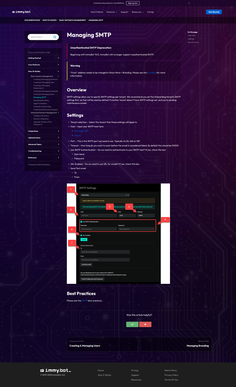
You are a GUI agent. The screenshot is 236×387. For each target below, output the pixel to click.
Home (101, 370)
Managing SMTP (96, 20)
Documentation (32, 20)
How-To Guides (50, 20)
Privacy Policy (171, 375)
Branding (151, 72)
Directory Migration (41, 119)
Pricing (134, 370)
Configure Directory (41, 116)
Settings (191, 39)
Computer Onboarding (42, 106)
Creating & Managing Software (45, 79)
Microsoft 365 (81, 130)
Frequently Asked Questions (39, 164)
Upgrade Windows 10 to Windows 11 (42, 123)
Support (135, 375)
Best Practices (193, 42)
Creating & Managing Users (84, 345)
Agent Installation (40, 103)
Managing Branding (198, 345)
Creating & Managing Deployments (41, 86)
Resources (136, 379)
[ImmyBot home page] (55, 372)
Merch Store (171, 370)
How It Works (104, 375)
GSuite (77, 135)
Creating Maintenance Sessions (45, 109)
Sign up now (133, 3)
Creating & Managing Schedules (45, 91)
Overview (191, 35)
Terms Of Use (171, 379)
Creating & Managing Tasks (43, 82)
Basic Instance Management (72, 20)
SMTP (84, 300)
